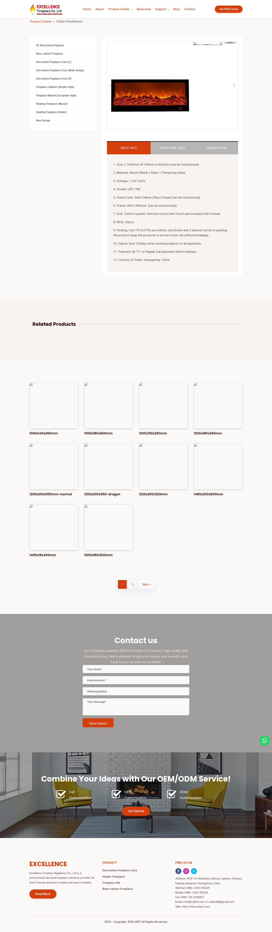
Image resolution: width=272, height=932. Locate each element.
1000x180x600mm (98, 433)
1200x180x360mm (208, 433)
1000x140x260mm (43, 433)
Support (160, 9)
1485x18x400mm (42, 555)
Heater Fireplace (114, 876)
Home (87, 9)
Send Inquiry (98, 723)
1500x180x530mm (98, 555)
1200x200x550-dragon (102, 494)
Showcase (143, 9)
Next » (146, 584)
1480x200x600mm (208, 494)
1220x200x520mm (153, 494)
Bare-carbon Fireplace (118, 889)
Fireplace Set (111, 882)
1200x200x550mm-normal (50, 494)
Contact (189, 9)
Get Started (136, 811)
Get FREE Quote (228, 9)
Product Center (118, 9)
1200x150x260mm (153, 433)
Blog (176, 9)
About (99, 9)
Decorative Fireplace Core (120, 870)
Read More (43, 894)
